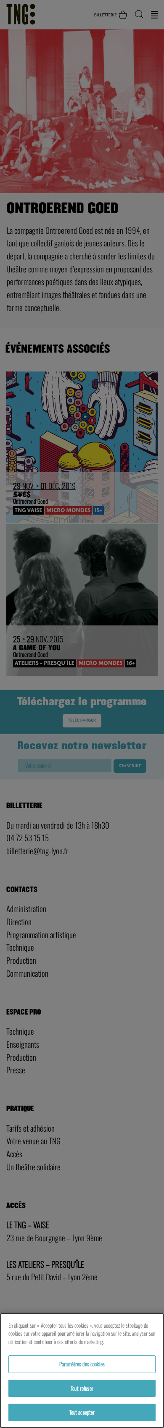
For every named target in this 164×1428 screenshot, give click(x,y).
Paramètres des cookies (82, 1364)
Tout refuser (82, 1388)
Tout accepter (82, 1412)
